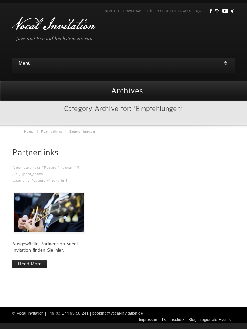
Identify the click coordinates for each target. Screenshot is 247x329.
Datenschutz (173, 319)
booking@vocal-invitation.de (117, 313)
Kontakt (112, 11)
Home (29, 131)
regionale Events (215, 319)
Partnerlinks (51, 131)
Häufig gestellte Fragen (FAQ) (174, 11)
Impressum (149, 319)
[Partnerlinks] (47, 212)
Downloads (133, 11)
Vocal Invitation (30, 313)
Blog (192, 319)
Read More (29, 263)
